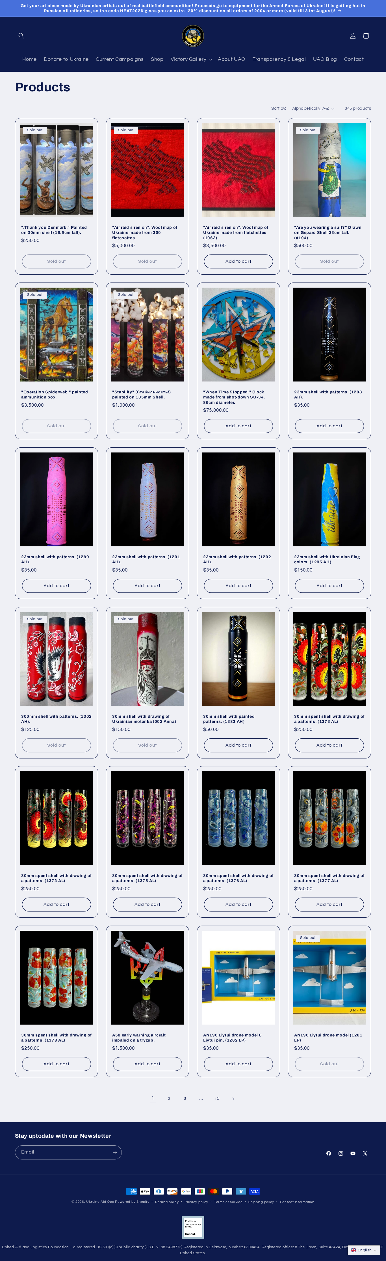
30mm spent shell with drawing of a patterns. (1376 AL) (238, 878)
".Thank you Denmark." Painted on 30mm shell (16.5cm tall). (54, 230)
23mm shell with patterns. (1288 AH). (328, 394)
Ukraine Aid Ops (100, 1201)
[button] (21, 35)
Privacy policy (196, 1202)
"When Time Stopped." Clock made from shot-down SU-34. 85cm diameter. (234, 397)
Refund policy (167, 1202)
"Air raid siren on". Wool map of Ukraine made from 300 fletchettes (144, 232)
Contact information (297, 1202)
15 (216, 1098)
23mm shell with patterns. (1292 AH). (237, 559)
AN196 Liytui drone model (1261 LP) (328, 1037)
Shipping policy (261, 1202)
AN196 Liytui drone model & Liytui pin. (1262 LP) (232, 1037)
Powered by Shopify (132, 1201)
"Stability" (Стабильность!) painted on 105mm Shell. (141, 394)
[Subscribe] (114, 1152)
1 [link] (152, 1098)
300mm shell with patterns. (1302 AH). (56, 718)
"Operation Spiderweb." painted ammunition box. (54, 394)
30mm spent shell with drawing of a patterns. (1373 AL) (329, 718)
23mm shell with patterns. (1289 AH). (55, 559)
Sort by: (278, 108)
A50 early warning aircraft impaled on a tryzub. (139, 1037)
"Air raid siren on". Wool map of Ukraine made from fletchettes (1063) (235, 232)
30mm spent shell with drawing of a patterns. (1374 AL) (56, 878)
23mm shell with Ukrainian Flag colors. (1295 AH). (327, 559)
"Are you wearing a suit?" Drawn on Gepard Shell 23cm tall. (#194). (327, 232)
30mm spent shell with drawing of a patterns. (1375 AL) (147, 878)
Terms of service (228, 1202)
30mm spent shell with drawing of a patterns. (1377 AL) (329, 878)
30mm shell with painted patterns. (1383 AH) (229, 718)
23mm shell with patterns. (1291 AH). (146, 559)
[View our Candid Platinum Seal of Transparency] (193, 1238)
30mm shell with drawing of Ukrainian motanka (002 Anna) (144, 718)
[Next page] (233, 1098)
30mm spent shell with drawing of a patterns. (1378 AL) (56, 1037)
